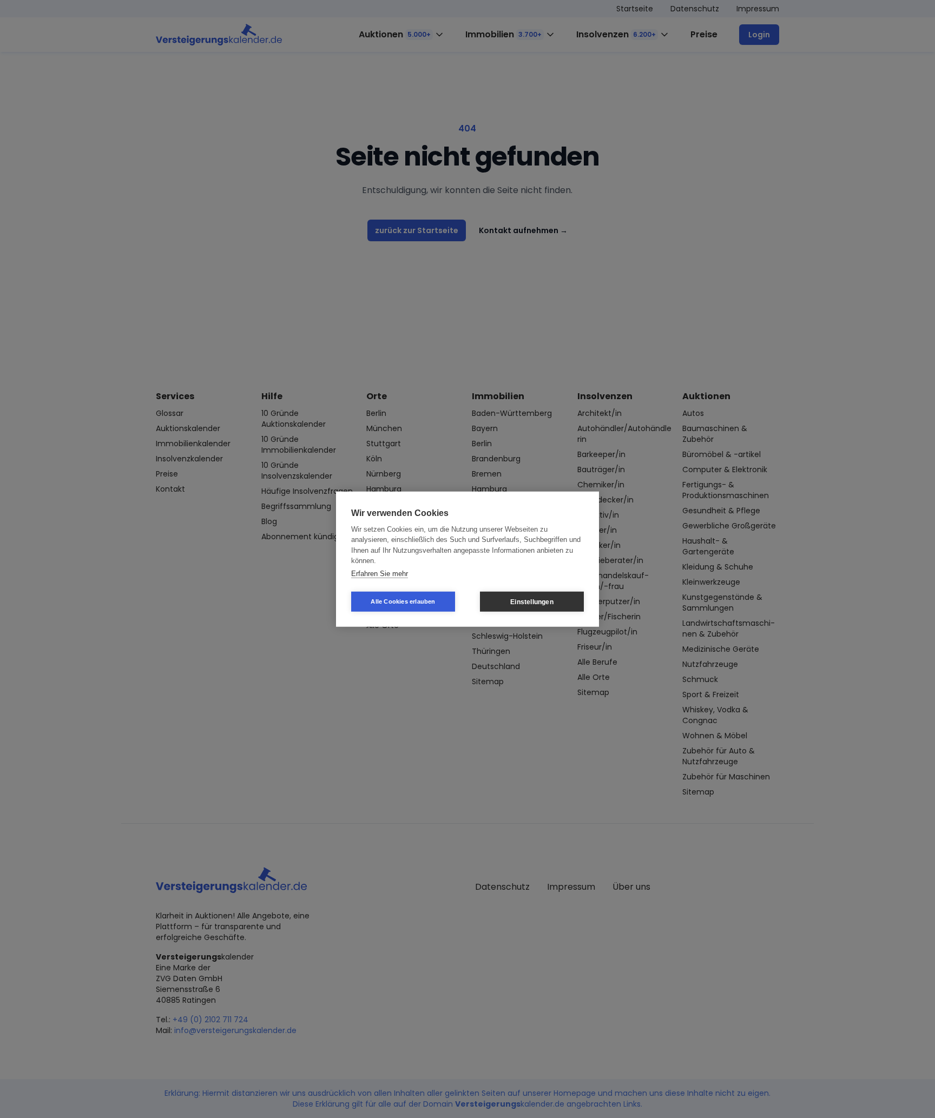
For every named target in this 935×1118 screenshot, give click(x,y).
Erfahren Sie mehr (379, 573)
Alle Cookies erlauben (403, 601)
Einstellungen (532, 601)
